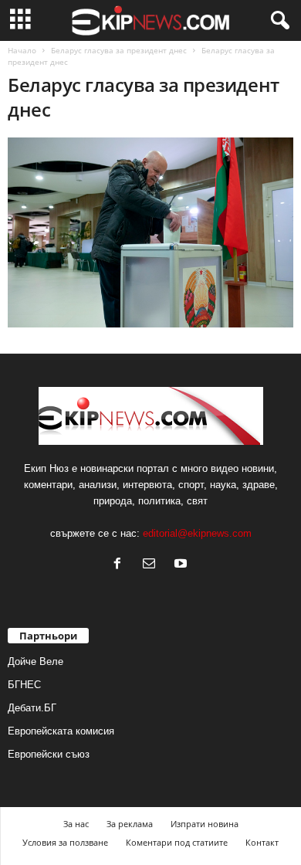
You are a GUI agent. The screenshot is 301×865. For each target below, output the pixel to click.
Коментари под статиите (177, 842)
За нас (76, 823)
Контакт (262, 842)
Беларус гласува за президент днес (119, 50)
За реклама (130, 823)
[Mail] (152, 565)
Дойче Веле (35, 661)
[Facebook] (121, 565)
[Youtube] (182, 565)
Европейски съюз (49, 754)
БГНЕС (24, 684)
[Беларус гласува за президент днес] (150, 232)
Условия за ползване (65, 842)
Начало (22, 50)
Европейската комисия (61, 731)
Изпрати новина (204, 823)
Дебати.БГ (32, 708)
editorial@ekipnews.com (197, 533)
